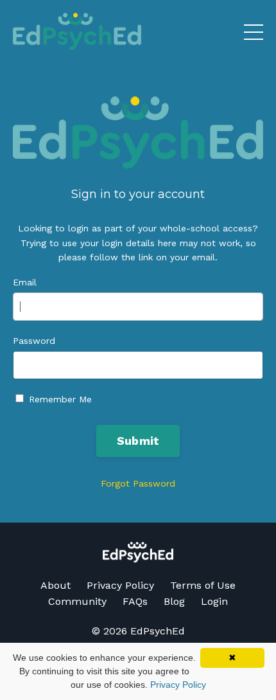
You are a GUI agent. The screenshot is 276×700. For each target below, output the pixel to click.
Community (77, 601)
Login (214, 601)
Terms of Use (203, 585)
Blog (174, 601)
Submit (138, 440)
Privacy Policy (120, 585)
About (55, 585)
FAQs (135, 601)
